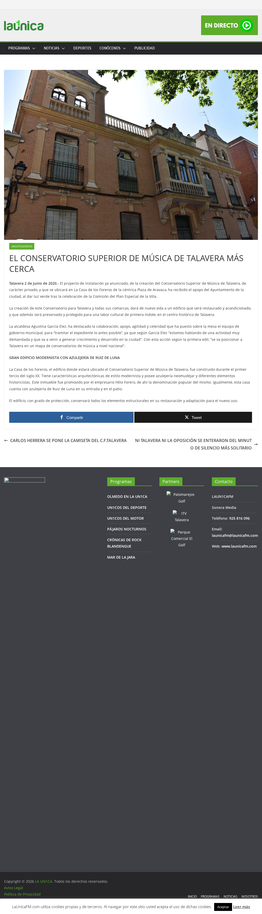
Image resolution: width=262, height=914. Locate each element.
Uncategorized (21, 246)
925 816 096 (239, 518)
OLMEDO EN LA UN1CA (127, 496)
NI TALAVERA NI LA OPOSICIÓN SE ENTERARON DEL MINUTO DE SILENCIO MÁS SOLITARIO (193, 444)
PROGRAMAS (19, 48)
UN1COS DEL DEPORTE (127, 507)
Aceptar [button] (223, 907)
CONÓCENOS (110, 48)
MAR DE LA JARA (121, 557)
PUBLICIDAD (144, 48)
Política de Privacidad (22, 894)
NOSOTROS (250, 896)
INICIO (192, 896)
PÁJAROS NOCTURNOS (126, 529)
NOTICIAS (51, 48)
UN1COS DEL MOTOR (125, 518)
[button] (33, 48)
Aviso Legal (13, 887)
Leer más (241, 906)
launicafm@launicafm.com (235, 535)
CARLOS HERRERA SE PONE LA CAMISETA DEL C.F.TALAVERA (68, 440)
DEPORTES (82, 48)
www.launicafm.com (239, 546)
